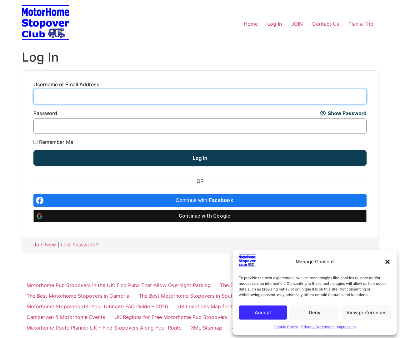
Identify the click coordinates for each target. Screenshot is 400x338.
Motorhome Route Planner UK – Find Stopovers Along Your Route (104, 328)
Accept (263, 312)
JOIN (297, 24)
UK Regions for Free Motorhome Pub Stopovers (171, 317)
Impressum (346, 327)
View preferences (366, 312)
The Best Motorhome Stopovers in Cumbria (78, 296)
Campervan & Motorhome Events (66, 317)
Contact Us (325, 24)
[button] (387, 262)
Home (251, 24)
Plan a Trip (360, 24)
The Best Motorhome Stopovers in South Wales (195, 296)
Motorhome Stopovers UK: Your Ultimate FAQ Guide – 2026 (97, 306)
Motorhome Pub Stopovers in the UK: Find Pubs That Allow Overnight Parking (119, 285)
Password (45, 113)
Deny (315, 312)
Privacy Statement (317, 327)
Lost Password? (79, 244)
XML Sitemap (206, 328)
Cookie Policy (286, 327)
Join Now (44, 244)
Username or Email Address (66, 84)
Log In (274, 24)
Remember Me (55, 141)
